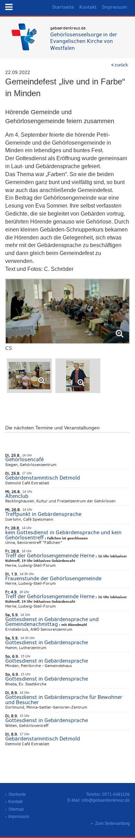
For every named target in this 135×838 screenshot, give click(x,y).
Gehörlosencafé (24, 459)
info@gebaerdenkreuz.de (106, 800)
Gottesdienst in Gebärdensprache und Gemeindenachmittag (52, 622)
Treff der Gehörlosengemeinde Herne (49, 555)
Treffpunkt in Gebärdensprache (43, 514)
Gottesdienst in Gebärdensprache (46, 642)
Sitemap (16, 809)
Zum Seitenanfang (112, 823)
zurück (121, 64)
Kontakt (88, 7)
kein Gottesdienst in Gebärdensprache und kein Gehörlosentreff (63, 535)
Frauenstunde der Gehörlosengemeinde (53, 578)
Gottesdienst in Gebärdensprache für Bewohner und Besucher (63, 699)
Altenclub (16, 496)
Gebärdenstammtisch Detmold (42, 477)
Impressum (114, 7)
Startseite (63, 7)
